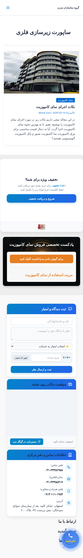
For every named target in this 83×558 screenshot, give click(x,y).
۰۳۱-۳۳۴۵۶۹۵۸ (54, 470)
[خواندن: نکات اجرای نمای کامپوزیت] (41, 72)
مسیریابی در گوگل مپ (24, 441)
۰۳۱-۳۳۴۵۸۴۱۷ (54, 482)
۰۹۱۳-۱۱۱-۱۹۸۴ (53, 494)
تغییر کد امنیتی (21, 357)
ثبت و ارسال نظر (41, 369)
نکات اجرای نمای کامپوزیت (55, 107)
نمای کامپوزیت (65, 100)
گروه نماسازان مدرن (68, 7)
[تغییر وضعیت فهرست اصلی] (8, 8)
